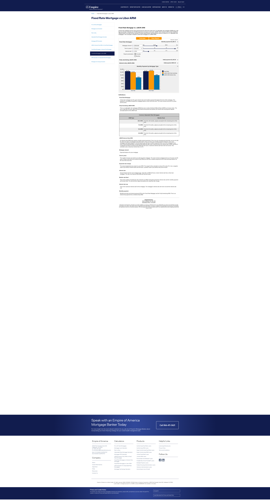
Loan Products (124, 7)
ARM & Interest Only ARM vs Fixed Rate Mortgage (102, 45)
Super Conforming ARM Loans (144, 452)
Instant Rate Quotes (135, 7)
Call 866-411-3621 (167, 425)
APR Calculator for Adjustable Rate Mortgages (101, 57)
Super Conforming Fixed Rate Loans (145, 450)
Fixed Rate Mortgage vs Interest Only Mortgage (101, 49)
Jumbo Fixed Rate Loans (143, 454)
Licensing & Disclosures (165, 446)
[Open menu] (183, 7)
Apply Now (94, 467)
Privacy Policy (162, 448)
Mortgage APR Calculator (96, 41)
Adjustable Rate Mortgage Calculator (99, 37)
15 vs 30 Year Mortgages (96, 24)
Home (92, 13)
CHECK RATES (165, 2)
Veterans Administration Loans (144, 467)
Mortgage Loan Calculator (96, 28)
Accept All (156, 491)
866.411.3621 (181, 2)
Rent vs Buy (93, 33)
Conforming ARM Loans (142, 448)
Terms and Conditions (164, 450)
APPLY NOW (173, 2)
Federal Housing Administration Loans (146, 465)
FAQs (93, 469)
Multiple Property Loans (142, 463)
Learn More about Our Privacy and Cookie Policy (164, 495)
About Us (164, 7)
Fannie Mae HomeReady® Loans (145, 458)
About (93, 462)
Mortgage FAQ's (156, 7)
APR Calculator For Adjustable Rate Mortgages (123, 466)
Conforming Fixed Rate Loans (144, 446)
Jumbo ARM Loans (141, 456)
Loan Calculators (146, 7)
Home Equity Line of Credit (143, 469)
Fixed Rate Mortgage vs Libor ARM (98, 53)
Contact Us (171, 7)
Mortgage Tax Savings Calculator (98, 61)
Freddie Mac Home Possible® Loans (145, 460)
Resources (94, 471)
